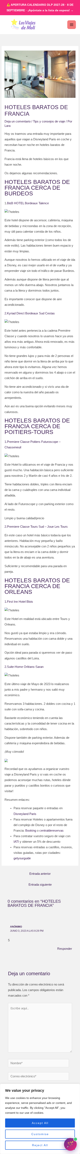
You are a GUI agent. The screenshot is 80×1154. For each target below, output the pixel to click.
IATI (16, 841)
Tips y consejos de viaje (49, 121)
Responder (64, 948)
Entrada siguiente (40, 884)
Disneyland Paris (25, 814)
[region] (40, 1119)
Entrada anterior (40, 873)
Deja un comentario (18, 121)
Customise (40, 1134)
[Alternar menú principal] (71, 24)
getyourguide (22, 858)
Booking (30, 830)
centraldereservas (51, 830)
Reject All (40, 1145)
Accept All (40, 1123)
